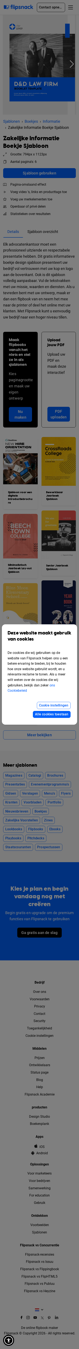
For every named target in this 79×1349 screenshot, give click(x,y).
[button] (8, 1340)
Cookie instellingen (53, 705)
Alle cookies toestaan (51, 714)
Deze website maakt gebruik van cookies (39, 636)
